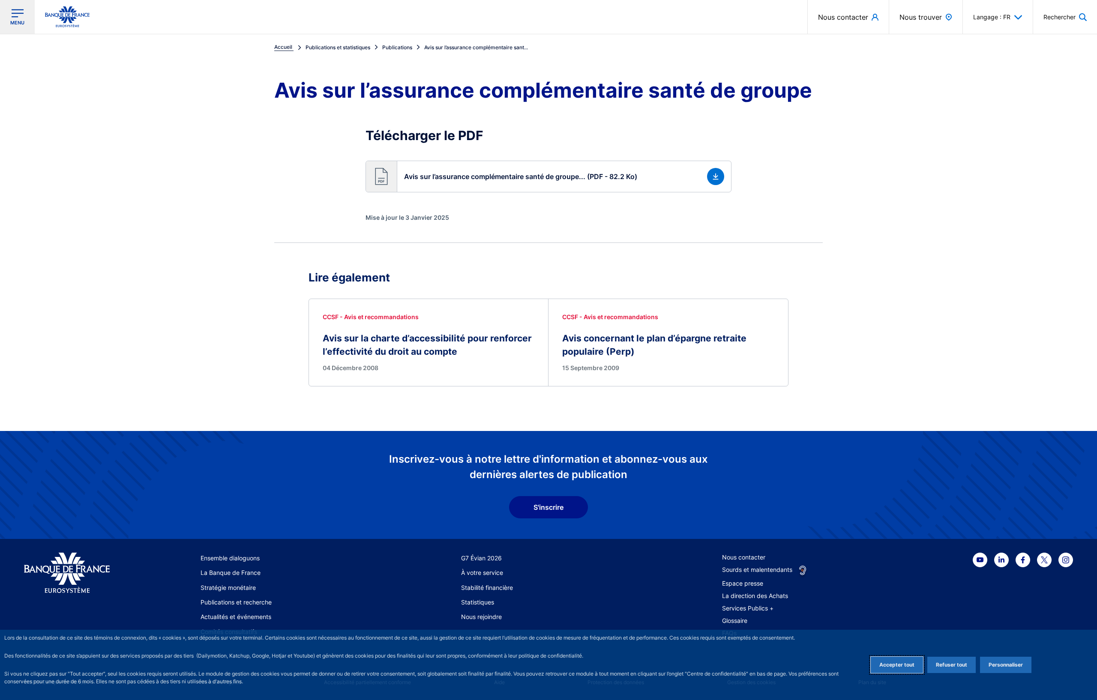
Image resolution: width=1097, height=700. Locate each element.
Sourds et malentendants (757, 569)
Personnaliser (1006, 664)
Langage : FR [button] (991, 17)
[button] (1065, 17)
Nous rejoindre (481, 616)
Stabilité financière (487, 587)
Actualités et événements (236, 616)
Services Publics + (747, 608)
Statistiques (477, 602)
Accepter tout (896, 664)
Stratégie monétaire (228, 587)
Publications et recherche (236, 602)
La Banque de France (231, 572)
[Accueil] (76, 573)
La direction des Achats (755, 595)
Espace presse (742, 583)
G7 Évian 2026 (481, 558)
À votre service (482, 572)
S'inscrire (548, 507)
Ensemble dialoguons (230, 558)
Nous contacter (743, 557)
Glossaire (734, 620)
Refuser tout (951, 664)
